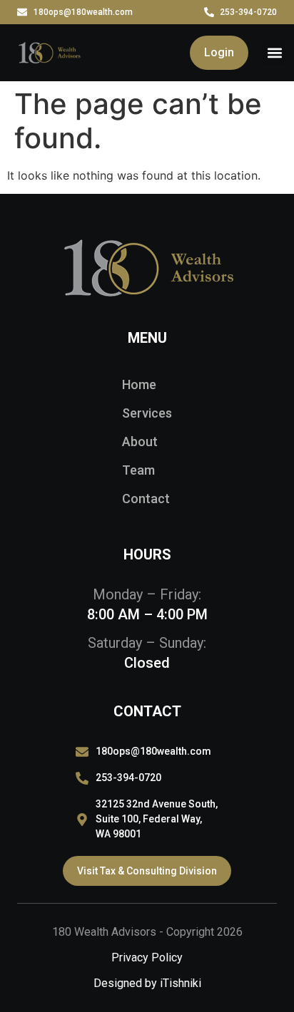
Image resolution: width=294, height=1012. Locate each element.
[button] (274, 53)
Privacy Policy (147, 957)
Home (139, 384)
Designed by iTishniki (147, 983)
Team (138, 470)
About (140, 441)
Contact (146, 498)
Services (147, 413)
